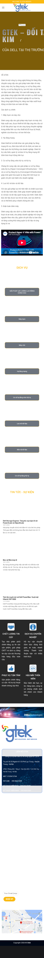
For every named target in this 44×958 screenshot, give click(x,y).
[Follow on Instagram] (8, 906)
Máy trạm (6, 836)
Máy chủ (5, 832)
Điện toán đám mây (10, 819)
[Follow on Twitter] (12, 906)
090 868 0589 (17, 781)
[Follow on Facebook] (4, 906)
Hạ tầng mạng (8, 823)
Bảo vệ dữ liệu (8, 806)
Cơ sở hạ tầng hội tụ (10, 810)
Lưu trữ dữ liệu (8, 828)
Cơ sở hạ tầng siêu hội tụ (12, 815)
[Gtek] (22, 8)
